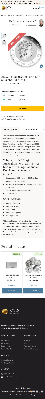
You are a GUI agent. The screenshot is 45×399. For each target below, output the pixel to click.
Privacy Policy (6, 346)
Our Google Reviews (8, 363)
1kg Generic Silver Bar (11, 275)
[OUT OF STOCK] (26, 51)
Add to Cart (11, 290)
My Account (5, 343)
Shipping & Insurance (31, 349)
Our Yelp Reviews (7, 360)
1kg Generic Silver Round (33, 275)
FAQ (25, 343)
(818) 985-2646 (7, 1)
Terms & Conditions (7, 349)
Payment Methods (30, 346)
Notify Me (23, 108)
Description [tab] (10, 129)
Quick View (11, 285)
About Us (27, 340)
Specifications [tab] (29, 129)
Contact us (32, 25)
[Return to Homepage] (7, 8)
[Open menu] (42, 8)
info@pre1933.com (10, 377)
